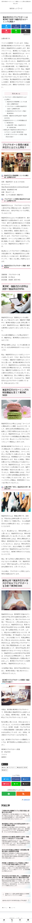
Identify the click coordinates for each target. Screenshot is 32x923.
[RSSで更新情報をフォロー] (23, 794)
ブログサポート (12, 767)
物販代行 (5, 770)
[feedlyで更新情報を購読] (9, 794)
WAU (4, 767)
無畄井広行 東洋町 (22, 767)
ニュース (5, 764)
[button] (28, 453)
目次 (13, 93)
